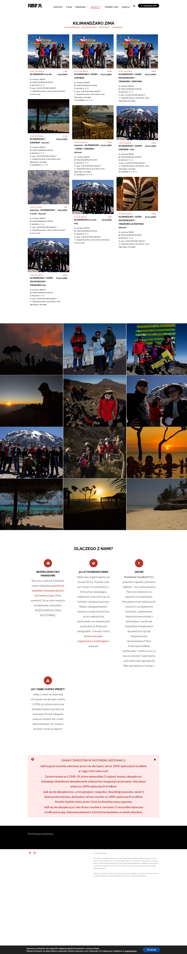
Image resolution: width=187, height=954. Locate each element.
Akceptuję (151, 949)
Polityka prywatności (41, 833)
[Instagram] (33, 853)
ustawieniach (130, 951)
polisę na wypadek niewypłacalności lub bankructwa (48, 590)
